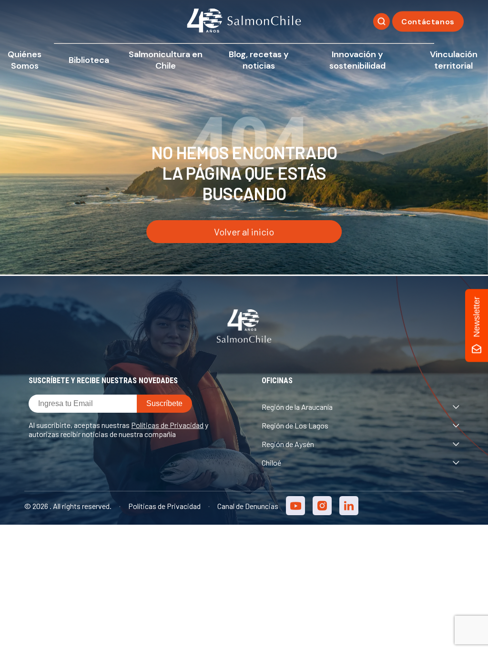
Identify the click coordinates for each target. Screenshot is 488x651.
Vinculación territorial (454, 60)
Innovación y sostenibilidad (357, 60)
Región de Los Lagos (295, 425)
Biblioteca (89, 60)
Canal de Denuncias (247, 505)
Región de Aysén (288, 443)
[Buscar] (381, 21)
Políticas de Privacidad (167, 424)
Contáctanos (428, 22)
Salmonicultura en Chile (166, 60)
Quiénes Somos (24, 60)
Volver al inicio (244, 231)
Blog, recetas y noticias (259, 60)
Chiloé (271, 462)
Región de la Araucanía (297, 406)
